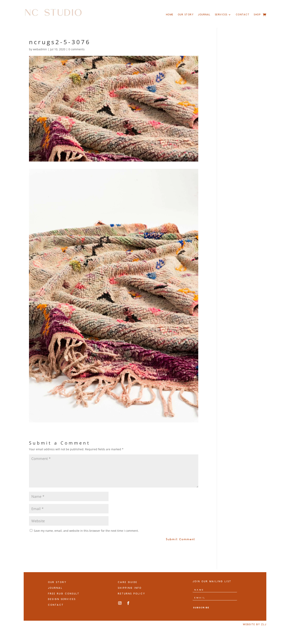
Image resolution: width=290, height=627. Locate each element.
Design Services (62, 599)
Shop (257, 14)
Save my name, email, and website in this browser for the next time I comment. (86, 531)
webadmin (40, 49)
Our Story (186, 14)
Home (169, 14)
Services (221, 14)
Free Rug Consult (64, 593)
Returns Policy (131, 593)
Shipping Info (130, 588)
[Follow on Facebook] (128, 603)
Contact (243, 14)
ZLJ (263, 624)
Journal (204, 14)
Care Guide (127, 582)
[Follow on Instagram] (119, 603)
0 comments (76, 49)
